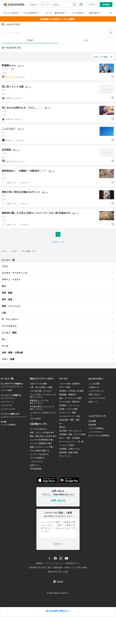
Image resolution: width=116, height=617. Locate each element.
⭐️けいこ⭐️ (10, 77)
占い (3, 90)
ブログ (13, 251)
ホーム (4, 251)
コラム (4, 111)
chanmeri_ (9, 140)
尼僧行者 (9, 98)
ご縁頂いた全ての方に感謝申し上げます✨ (11, 182)
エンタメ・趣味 (8, 69)
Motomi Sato (10, 161)
